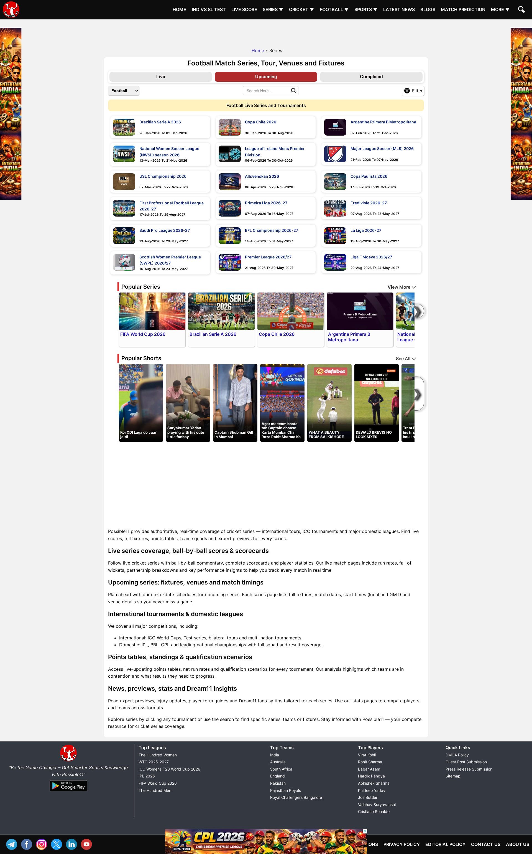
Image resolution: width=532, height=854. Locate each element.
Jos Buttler (367, 797)
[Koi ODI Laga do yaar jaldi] (141, 402)
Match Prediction (463, 9)
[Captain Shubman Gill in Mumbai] (235, 402)
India (274, 755)
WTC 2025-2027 (154, 761)
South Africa (281, 769)
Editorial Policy (445, 844)
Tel (13, 843)
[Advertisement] (266, 31)
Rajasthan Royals (285, 790)
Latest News (399, 9)
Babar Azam (369, 769)
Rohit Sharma (370, 761)
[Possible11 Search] (522, 10)
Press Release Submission (469, 769)
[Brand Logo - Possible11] (68, 760)
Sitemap (453, 776)
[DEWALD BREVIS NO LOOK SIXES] (376, 402)
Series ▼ (273, 9)
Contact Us (485, 844)
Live (160, 76)
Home (179, 9)
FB (28, 843)
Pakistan (278, 783)
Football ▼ (334, 9)
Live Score (244, 9)
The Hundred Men (155, 790)
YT (88, 843)
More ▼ (500, 9)
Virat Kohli (367, 755)
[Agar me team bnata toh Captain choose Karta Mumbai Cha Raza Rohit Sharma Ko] (282, 402)
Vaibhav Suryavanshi (377, 804)
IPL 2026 (147, 776)
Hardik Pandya (371, 776)
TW (58, 843)
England (277, 776)
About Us (517, 844)
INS (43, 843)
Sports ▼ (366, 9)
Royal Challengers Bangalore (296, 797)
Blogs (427, 9)
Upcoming (266, 76)
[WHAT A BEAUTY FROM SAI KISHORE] (329, 402)
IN (73, 843)
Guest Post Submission (466, 761)
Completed (371, 76)
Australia (278, 761)
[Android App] (68, 791)
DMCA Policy (457, 755)
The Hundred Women (158, 755)
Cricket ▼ (301, 9)
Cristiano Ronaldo (374, 811)
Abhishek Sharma (374, 783)
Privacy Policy (401, 844)
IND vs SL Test (209, 9)
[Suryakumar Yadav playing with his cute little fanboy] (188, 402)
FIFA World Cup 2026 (158, 783)
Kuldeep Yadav (371, 790)
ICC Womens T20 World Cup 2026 (169, 769)
